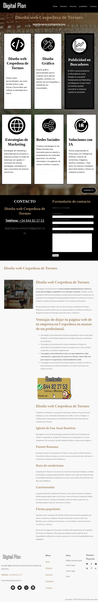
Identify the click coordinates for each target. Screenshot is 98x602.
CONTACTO (89, 190)
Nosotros (49, 568)
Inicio (48, 561)
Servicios (49, 574)
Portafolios (50, 581)
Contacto (49, 588)
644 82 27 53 (35, 220)
